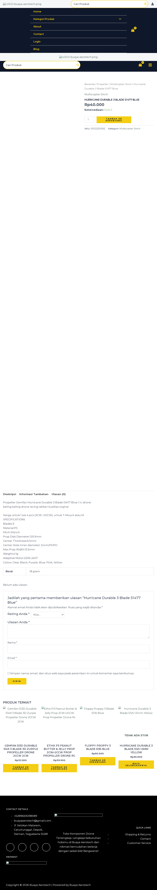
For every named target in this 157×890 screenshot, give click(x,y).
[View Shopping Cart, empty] (133, 31)
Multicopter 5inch (121, 84)
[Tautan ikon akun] (152, 4)
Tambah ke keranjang (114, 120)
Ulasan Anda (19, 622)
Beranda (89, 84)
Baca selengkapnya (136, 764)
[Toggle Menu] (119, 19)
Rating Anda (18, 614)
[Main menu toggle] (150, 65)
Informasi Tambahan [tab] (33, 494)
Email (12, 658)
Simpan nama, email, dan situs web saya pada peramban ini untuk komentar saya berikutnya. (72, 673)
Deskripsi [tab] (9, 494)
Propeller (102, 84)
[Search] (146, 4)
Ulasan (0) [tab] (59, 494)
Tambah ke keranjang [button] (21, 768)
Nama (12, 642)
